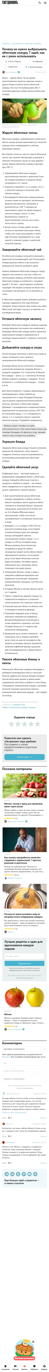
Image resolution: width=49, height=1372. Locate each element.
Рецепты (16, 1369)
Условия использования (24, 978)
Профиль (44, 1369)
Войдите (6, 1056)
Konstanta (10, 1142)
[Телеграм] (6, 1174)
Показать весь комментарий (14, 1112)
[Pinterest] (24, 1174)
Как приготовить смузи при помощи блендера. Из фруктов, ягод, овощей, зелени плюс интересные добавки (24, 432)
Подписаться (24, 963)
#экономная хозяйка (18, 707)
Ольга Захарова (11, 72)
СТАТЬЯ (7, 800)
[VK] (12, 1174)
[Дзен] (35, 1174)
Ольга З (9, 1124)
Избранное (34, 1369)
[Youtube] (29, 1174)
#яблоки (5, 707)
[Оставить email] (24, 956)
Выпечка (25, 1369)
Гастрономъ (5, 1369)
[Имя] (24, 1063)
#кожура (32, 707)
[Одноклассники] (18, 1174)
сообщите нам (19, 705)
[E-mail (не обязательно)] (24, 1070)
